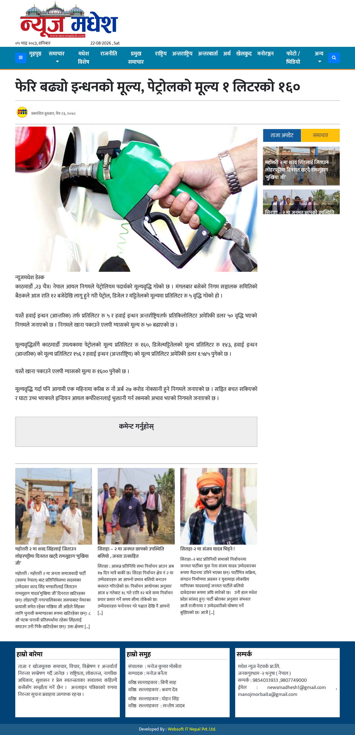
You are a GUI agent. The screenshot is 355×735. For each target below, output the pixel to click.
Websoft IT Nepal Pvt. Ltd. (192, 729)
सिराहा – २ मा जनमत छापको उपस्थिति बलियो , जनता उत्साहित (131, 552)
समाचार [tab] (320, 135)
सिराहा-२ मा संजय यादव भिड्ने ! (208, 549)
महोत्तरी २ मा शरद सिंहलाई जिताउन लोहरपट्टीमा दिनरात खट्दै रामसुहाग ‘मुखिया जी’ (297, 170)
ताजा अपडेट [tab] (282, 135)
